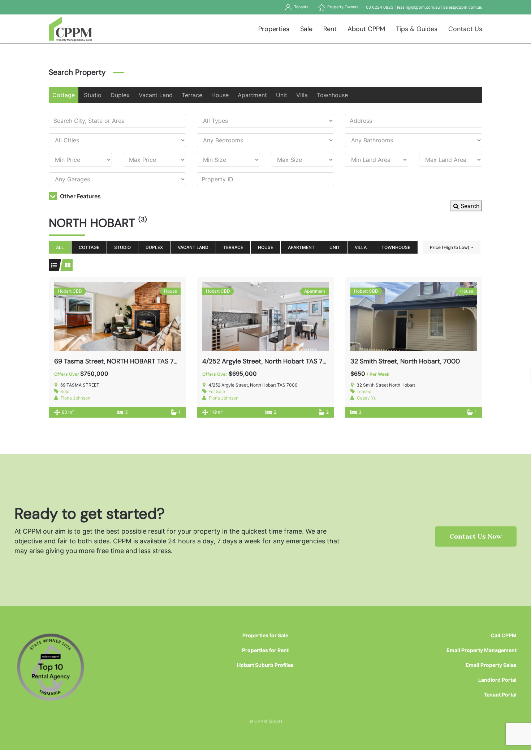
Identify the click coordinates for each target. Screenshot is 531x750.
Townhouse (332, 95)
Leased (364, 391)
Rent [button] (330, 29)
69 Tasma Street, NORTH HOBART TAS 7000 (120, 361)
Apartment (252, 95)
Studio (93, 95)
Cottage (63, 95)
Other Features (80, 196)
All (60, 247)
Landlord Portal (497, 680)
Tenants (300, 6)
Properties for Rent (265, 650)
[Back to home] (70, 28)
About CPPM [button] (366, 29)
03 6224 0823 (379, 7)
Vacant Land (156, 95)
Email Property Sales (491, 665)
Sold (64, 391)
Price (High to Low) (450, 247)
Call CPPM (504, 635)
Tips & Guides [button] (416, 29)
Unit (281, 95)
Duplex (120, 95)
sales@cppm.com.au (462, 7)
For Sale (216, 391)
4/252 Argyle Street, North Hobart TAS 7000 (269, 361)
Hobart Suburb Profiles (265, 665)
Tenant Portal (500, 694)
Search (469, 206)
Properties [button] (273, 29)
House (220, 95)
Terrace (192, 95)
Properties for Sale (265, 635)
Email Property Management (481, 650)
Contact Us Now (476, 536)
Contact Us (465, 29)
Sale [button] (306, 29)
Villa (302, 95)
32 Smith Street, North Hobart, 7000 (405, 361)
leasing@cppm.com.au (418, 7)
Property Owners (342, 6)
